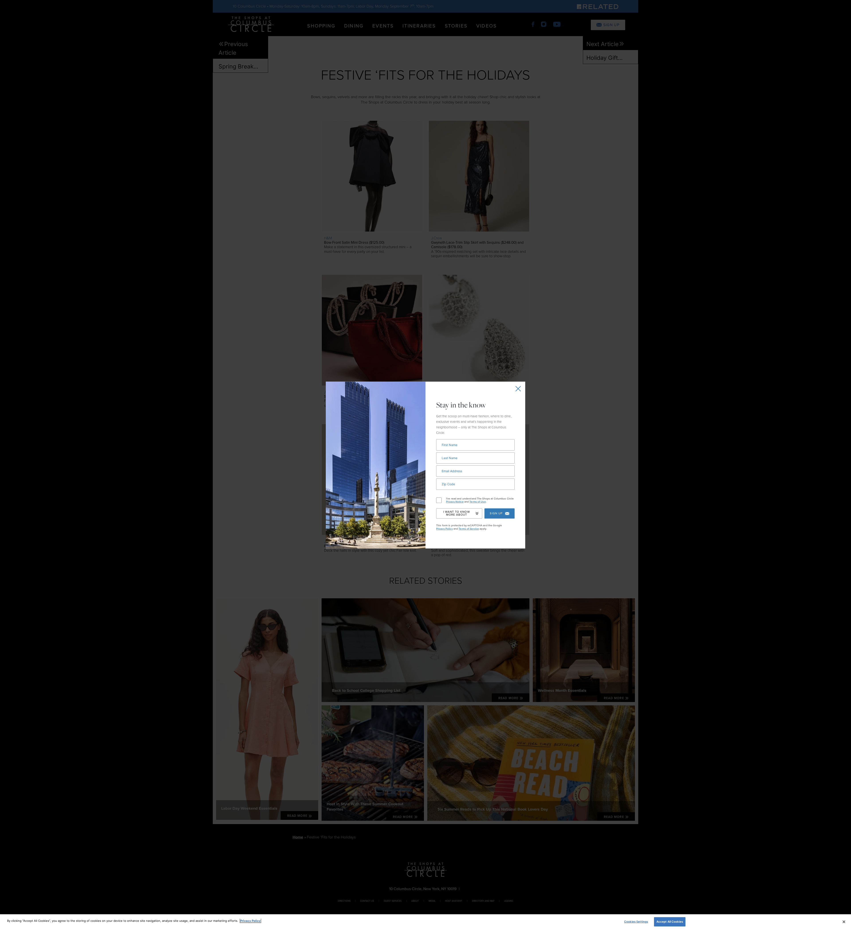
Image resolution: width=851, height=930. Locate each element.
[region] (425, 922)
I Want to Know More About (456, 513)
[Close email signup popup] (518, 388)
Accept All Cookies (669, 921)
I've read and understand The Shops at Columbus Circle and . (480, 500)
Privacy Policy (444, 528)
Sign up (496, 513)
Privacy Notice (455, 501)
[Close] (844, 922)
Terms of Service (469, 528)
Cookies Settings (636, 921)
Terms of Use (477, 501)
